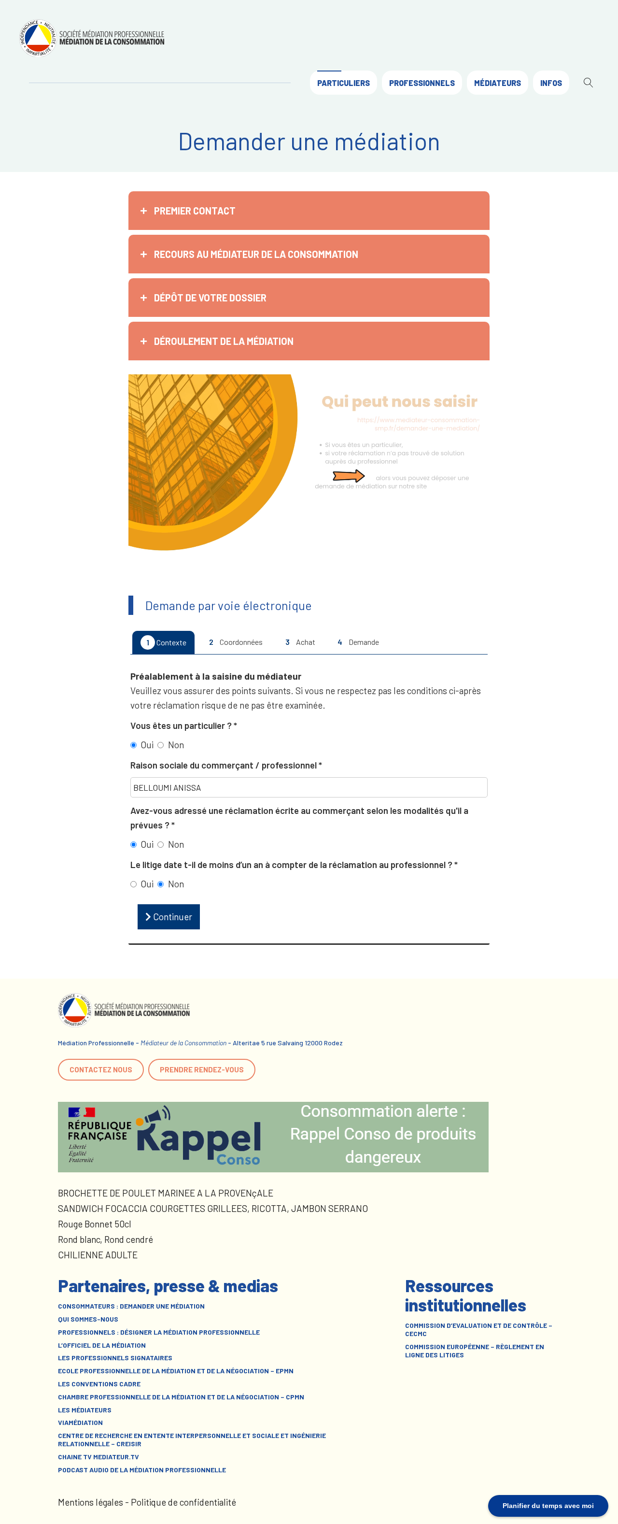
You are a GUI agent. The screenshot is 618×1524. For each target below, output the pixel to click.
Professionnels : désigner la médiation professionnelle (159, 1332)
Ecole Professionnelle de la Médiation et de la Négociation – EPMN (176, 1371)
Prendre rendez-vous (202, 1069)
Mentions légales (90, 1502)
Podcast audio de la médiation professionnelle (142, 1470)
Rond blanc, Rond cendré (105, 1239)
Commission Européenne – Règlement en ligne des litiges (474, 1351)
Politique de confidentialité (183, 1502)
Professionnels (422, 82)
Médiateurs (497, 82)
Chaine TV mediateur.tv (98, 1457)
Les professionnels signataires (115, 1358)
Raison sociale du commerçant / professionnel (224, 764)
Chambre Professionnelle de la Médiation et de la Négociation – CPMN (181, 1397)
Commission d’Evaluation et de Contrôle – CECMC (478, 1330)
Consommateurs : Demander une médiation (131, 1306)
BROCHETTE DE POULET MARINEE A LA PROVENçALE (165, 1192)
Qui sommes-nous (88, 1319)
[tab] (309, 210)
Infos (551, 82)
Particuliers (343, 82)
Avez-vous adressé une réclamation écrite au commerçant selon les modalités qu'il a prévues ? (299, 817)
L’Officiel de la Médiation (102, 1345)
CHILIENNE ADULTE (98, 1254)
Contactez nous (101, 1069)
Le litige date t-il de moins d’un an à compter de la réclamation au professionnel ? (292, 864)
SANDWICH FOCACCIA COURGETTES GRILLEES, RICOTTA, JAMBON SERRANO (213, 1208)
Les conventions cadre (99, 1384)
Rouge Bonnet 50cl (94, 1223)
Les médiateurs (85, 1410)
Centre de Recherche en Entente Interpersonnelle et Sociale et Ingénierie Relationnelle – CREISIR (192, 1440)
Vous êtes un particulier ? (182, 725)
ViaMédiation (80, 1422)
